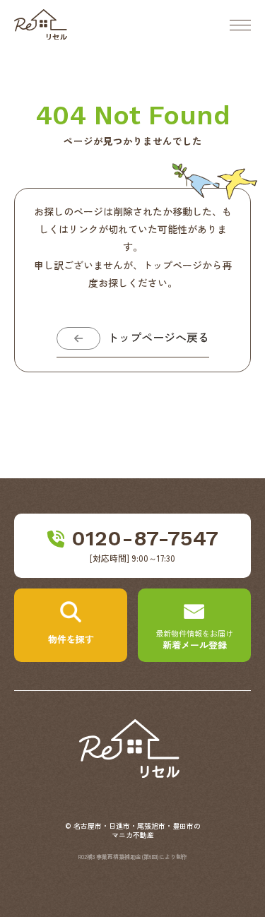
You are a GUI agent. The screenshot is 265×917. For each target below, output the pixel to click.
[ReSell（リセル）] (133, 772)
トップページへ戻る (158, 338)
